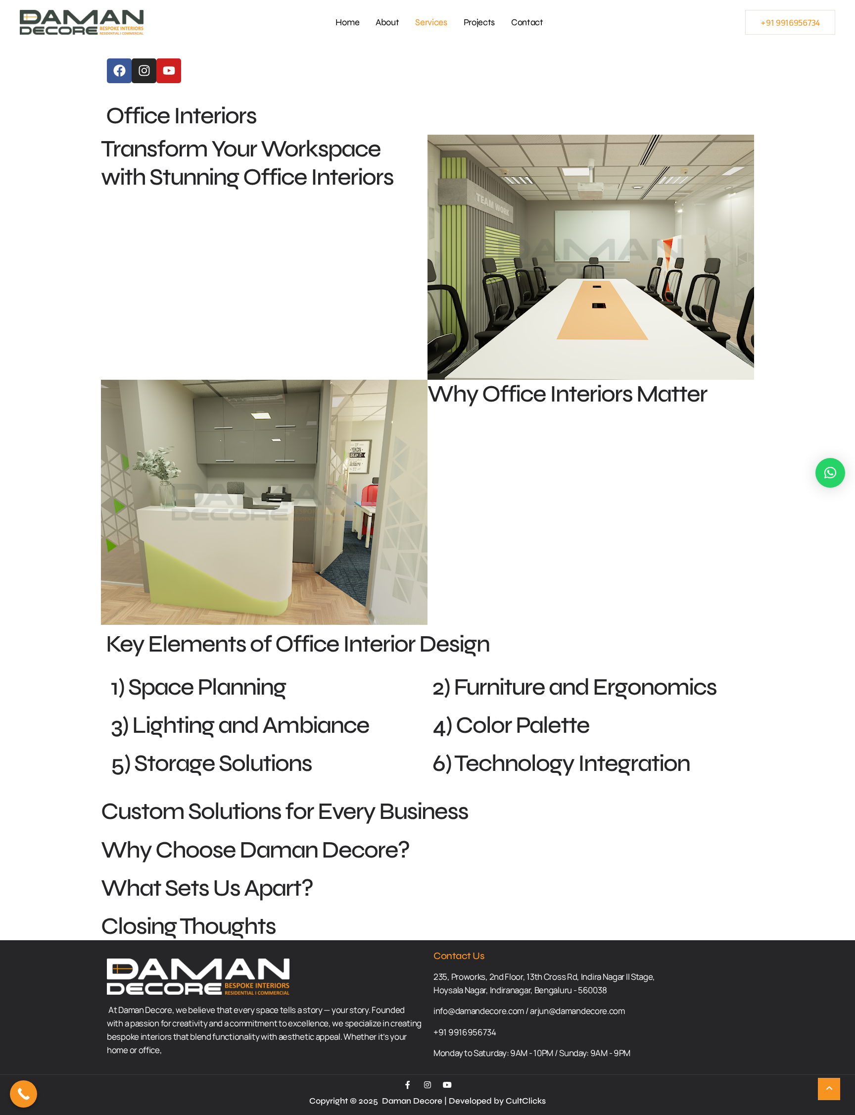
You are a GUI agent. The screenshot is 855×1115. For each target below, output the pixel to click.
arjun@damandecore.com (577, 1010)
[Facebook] (119, 70)
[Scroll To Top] (829, 1089)
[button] (830, 473)
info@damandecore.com (478, 1010)
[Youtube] (168, 70)
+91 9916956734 (790, 22)
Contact (527, 22)
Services (431, 22)
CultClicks (526, 1101)
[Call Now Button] (23, 1094)
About (387, 22)
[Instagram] (144, 70)
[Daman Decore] (81, 22)
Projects (479, 22)
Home (347, 22)
